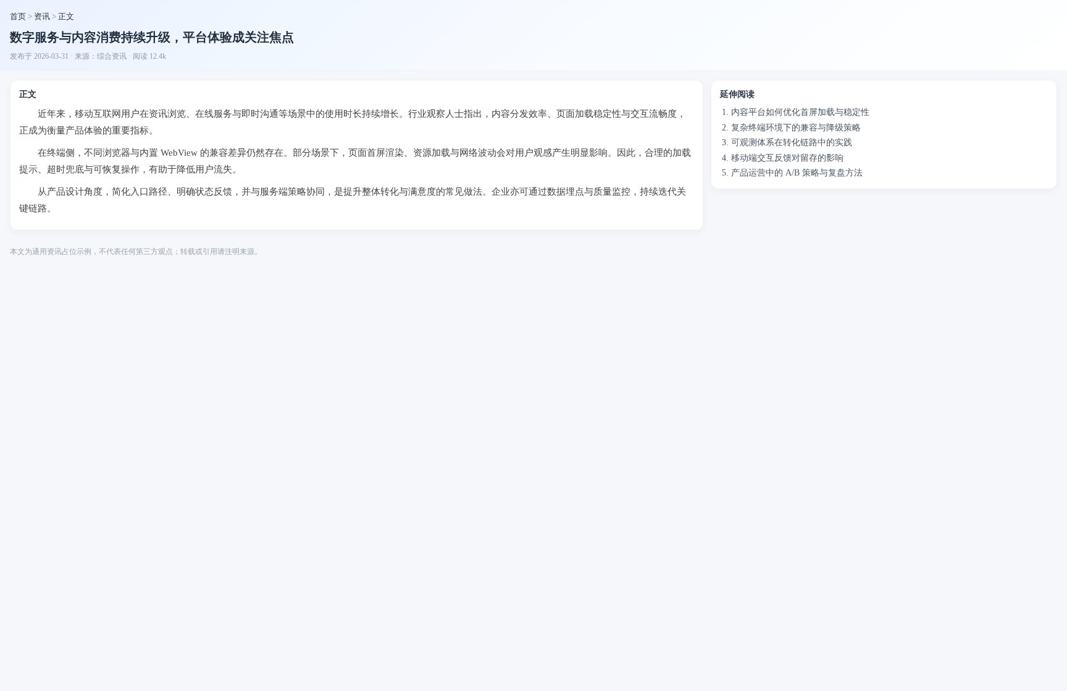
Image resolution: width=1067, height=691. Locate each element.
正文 (66, 16)
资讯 (42, 16)
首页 (18, 16)
